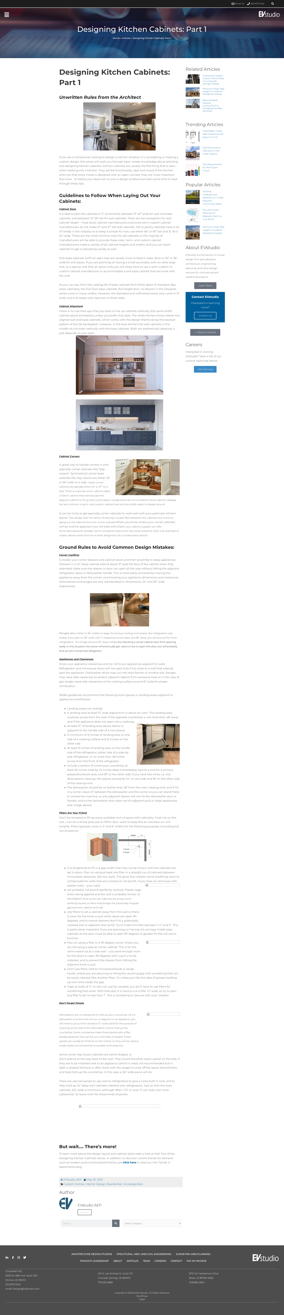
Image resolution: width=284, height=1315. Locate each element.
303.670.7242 (13, 1284)
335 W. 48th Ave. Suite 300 (22, 1275)
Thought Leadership (94, 1261)
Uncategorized (133, 1184)
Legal (142, 1299)
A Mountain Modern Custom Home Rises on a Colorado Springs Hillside (213, 79)
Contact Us (205, 315)
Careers (160, 1261)
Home (116, 38)
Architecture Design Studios (91, 1254)
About (117, 1261)
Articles (126, 38)
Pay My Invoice (196, 1261)
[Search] (116, 1223)
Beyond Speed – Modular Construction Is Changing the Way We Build (212, 105)
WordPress (142, 1296)
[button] (273, 3)
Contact (176, 1261)
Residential (114, 1184)
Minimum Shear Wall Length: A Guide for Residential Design (213, 91)
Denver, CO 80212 (15, 1280)
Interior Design (95, 1184)
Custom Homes (73, 1184)
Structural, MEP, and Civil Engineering (144, 1254)
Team (146, 1261)
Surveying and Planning (193, 1254)
